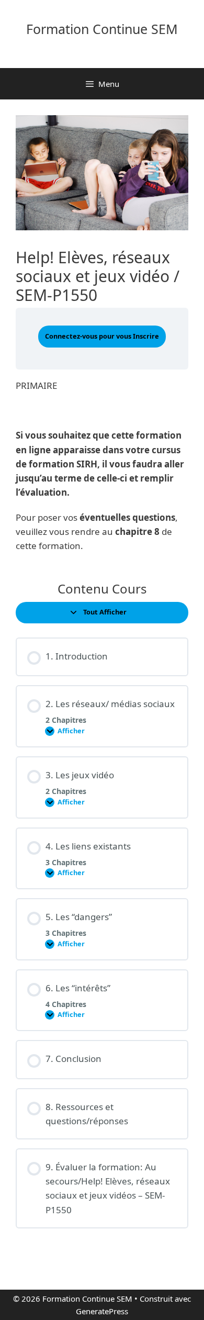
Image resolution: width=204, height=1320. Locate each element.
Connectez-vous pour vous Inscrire (102, 336)
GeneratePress (102, 1311)
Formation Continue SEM (102, 29)
